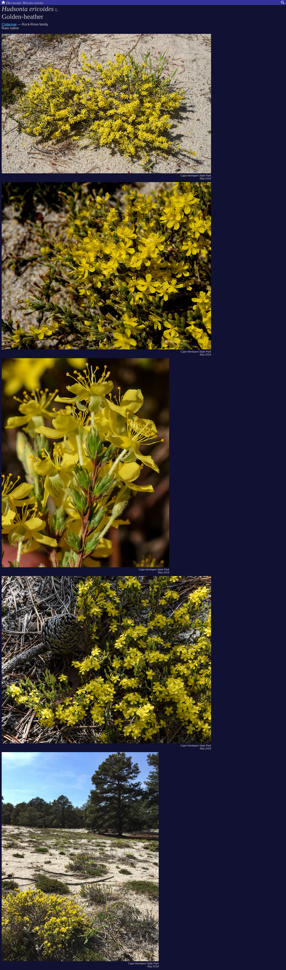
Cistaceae (9, 24)
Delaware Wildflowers (24, 2)
